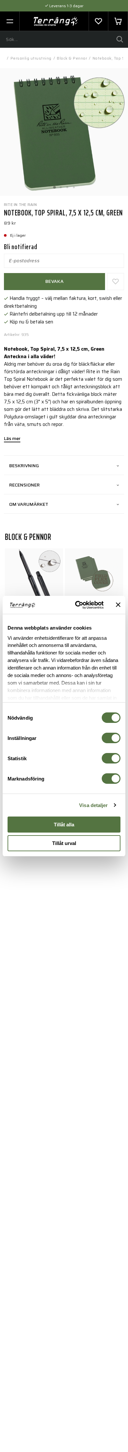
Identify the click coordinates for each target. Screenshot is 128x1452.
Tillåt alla (64, 824)
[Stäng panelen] (118, 604)
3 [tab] (67, 185)
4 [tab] (74, 185)
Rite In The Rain (20, 204)
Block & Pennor (72, 58)
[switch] (111, 738)
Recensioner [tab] (24, 484)
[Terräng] (56, 21)
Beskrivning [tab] (24, 465)
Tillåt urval (64, 843)
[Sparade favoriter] (98, 21)
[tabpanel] (64, 132)
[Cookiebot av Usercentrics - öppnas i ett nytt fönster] (78, 605)
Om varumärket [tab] (28, 504)
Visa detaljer (93, 805)
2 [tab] (60, 185)
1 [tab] (54, 185)
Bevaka (54, 281)
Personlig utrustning (31, 58)
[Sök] (120, 39)
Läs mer (12, 439)
